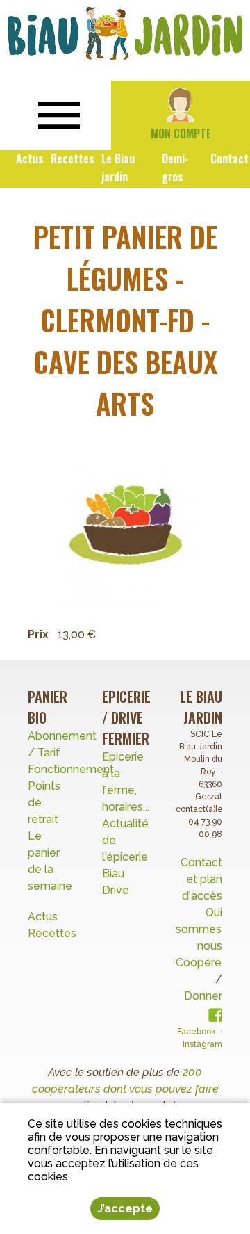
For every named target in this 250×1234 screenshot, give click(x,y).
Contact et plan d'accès (201, 879)
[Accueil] (125, 33)
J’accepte (125, 1208)
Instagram (202, 1044)
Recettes (53, 933)
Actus (43, 916)
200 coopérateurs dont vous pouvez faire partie (125, 1089)
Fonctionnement (71, 769)
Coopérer (200, 962)
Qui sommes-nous (201, 929)
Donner (203, 995)
